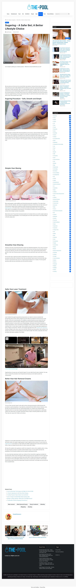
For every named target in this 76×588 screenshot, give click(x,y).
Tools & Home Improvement (58, 193)
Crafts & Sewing (56, 258)
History (54, 269)
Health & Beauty (56, 222)
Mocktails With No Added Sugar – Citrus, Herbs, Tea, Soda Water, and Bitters (65, 75)
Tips (54, 149)
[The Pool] (38, 7)
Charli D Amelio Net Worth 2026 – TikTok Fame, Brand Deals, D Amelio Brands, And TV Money (46, 559)
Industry (54, 197)
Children (54, 191)
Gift (54, 212)
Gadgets (55, 267)
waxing (30, 506)
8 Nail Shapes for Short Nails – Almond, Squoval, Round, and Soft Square (65, 70)
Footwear (55, 263)
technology (55, 168)
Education (55, 129)
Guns (54, 239)
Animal (54, 178)
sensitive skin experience (41, 327)
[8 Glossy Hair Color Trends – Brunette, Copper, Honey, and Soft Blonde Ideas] (56, 82)
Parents (54, 218)
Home (8, 13)
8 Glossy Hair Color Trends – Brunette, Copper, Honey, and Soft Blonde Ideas (65, 81)
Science (54, 261)
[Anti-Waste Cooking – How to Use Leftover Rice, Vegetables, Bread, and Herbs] (56, 63)
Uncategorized (56, 174)
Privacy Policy (58, 549)
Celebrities (55, 187)
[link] (7, 346)
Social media (55, 201)
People (32, 13)
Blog (54, 165)
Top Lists (55, 220)
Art (53, 186)
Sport (54, 140)
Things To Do (55, 229)
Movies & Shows (56, 199)
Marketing (55, 142)
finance (54, 134)
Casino (54, 121)
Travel (54, 127)
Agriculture (55, 225)
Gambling (55, 132)
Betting (54, 163)
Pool (54, 161)
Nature (54, 246)
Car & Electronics (56, 138)
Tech (45, 13)
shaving (43, 504)
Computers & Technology (58, 144)
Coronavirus (55, 244)
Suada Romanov (17, 514)
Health (54, 119)
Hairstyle (55, 237)
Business (55, 115)
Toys (54, 195)
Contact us (58, 554)
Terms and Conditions (60, 551)
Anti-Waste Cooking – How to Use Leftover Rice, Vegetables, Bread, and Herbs (46, 564)
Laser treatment (34, 504)
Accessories (55, 241)
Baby (54, 206)
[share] (45, 345)
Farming (54, 271)
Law (54, 146)
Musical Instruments (57, 250)
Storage (54, 256)
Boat (54, 235)
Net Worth (27, 13)
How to (54, 208)
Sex (54, 176)
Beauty (40, 13)
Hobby (54, 180)
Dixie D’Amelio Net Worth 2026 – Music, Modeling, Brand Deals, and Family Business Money (45, 555)
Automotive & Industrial (57, 210)
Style (37, 13)
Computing (55, 155)
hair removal (11, 504)
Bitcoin (54, 248)
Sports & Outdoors (56, 184)
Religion (54, 265)
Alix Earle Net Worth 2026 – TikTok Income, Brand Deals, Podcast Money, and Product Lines (61, 42)
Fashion (54, 136)
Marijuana (55, 216)
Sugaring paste (8, 207)
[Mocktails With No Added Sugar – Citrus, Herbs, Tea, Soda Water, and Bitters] (56, 76)
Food (19, 13)
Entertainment (14, 13)
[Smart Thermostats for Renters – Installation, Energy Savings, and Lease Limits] (56, 87)
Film (54, 231)
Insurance (55, 227)
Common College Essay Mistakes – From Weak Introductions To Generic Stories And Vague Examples (65, 95)
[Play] (36, 340)
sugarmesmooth (8, 443)
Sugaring (23, 506)
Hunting (54, 254)
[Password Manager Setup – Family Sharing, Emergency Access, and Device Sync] (56, 102)
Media (54, 233)
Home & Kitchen (50, 13)
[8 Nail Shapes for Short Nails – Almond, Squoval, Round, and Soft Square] (56, 70)
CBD (54, 153)
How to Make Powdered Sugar (16, 345)
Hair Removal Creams (22, 504)
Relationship (55, 167)
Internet (54, 214)
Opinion (54, 260)
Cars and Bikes (56, 172)
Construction (55, 203)
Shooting (55, 252)
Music (54, 189)
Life (23, 13)
